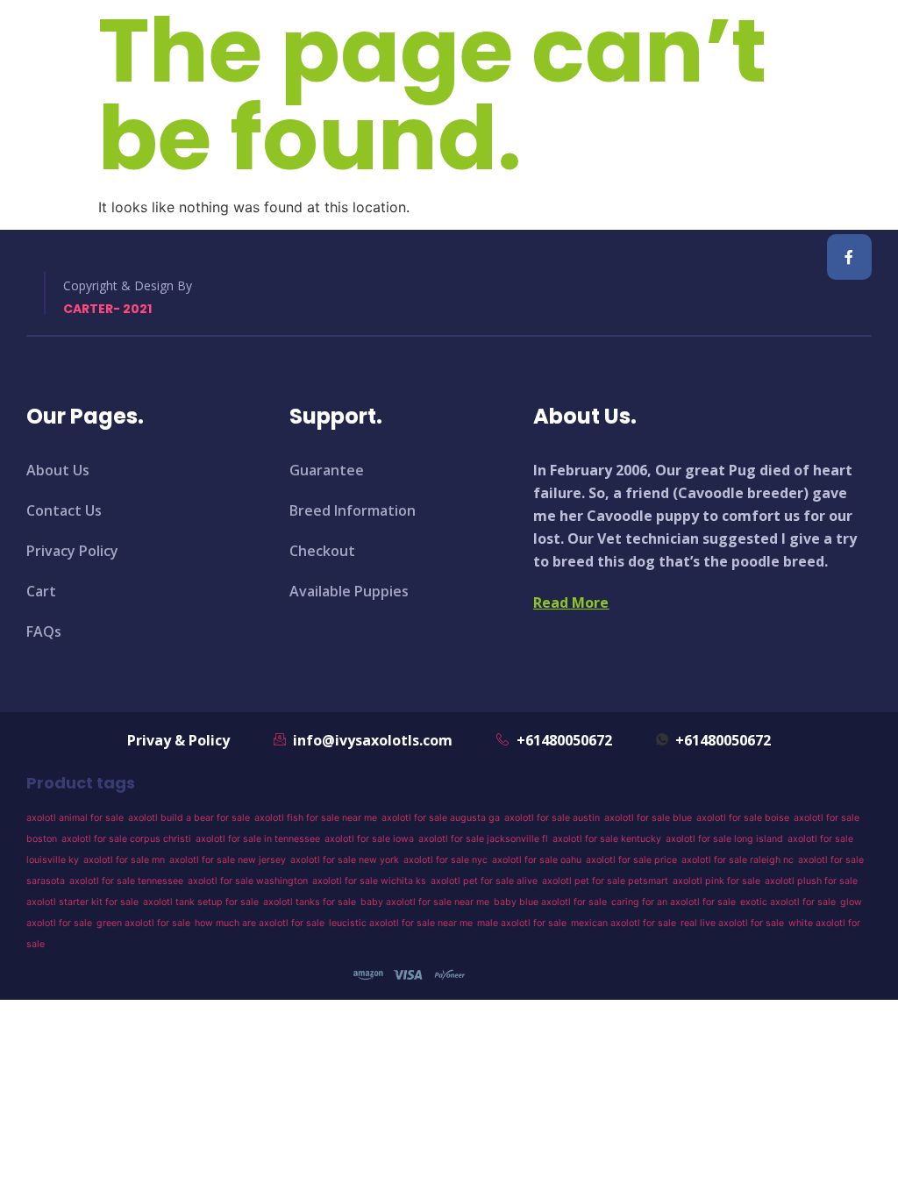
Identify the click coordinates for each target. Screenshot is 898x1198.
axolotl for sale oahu (536, 860)
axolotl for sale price (631, 860)
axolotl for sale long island (724, 839)
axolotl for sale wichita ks (369, 881)
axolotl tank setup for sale (201, 902)
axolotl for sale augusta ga (440, 818)
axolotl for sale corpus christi (126, 839)
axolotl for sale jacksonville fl (483, 839)
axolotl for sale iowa (369, 839)
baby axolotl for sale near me (424, 902)
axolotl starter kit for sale (82, 902)
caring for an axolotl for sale (673, 902)
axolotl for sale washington (248, 881)
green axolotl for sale (143, 923)
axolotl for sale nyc (445, 860)
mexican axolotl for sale (623, 923)
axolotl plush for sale (811, 881)
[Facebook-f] (849, 256)
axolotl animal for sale (75, 818)
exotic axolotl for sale (788, 902)
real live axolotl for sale (732, 923)
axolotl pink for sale (716, 881)
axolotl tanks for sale (309, 902)
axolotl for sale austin (552, 818)
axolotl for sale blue (648, 818)
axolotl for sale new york (344, 860)
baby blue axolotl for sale (550, 902)
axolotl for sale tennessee (126, 881)
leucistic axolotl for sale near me (401, 923)
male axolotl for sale (522, 923)
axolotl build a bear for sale (189, 818)
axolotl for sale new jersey (227, 860)
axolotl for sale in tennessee (258, 839)
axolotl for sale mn (124, 860)
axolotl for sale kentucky (606, 839)
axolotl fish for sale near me (315, 818)
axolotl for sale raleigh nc (737, 860)
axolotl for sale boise (742, 818)
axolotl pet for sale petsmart (605, 881)
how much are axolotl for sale (259, 923)
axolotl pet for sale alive (484, 881)
